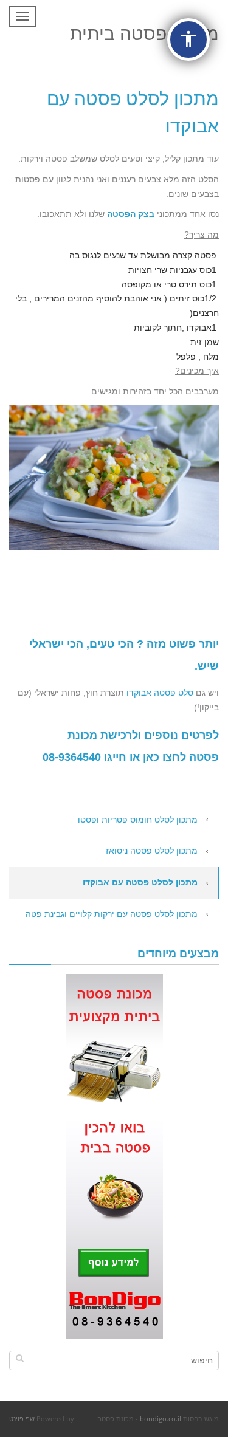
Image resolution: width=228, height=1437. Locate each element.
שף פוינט (22, 1418)
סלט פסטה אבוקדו (159, 693)
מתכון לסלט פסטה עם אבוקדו (140, 882)
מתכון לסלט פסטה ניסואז (152, 851)
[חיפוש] (19, 1358)
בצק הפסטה (130, 214)
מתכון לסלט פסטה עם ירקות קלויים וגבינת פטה (112, 914)
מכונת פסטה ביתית (144, 33)
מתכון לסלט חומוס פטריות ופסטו (138, 820)
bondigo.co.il (160, 1418)
